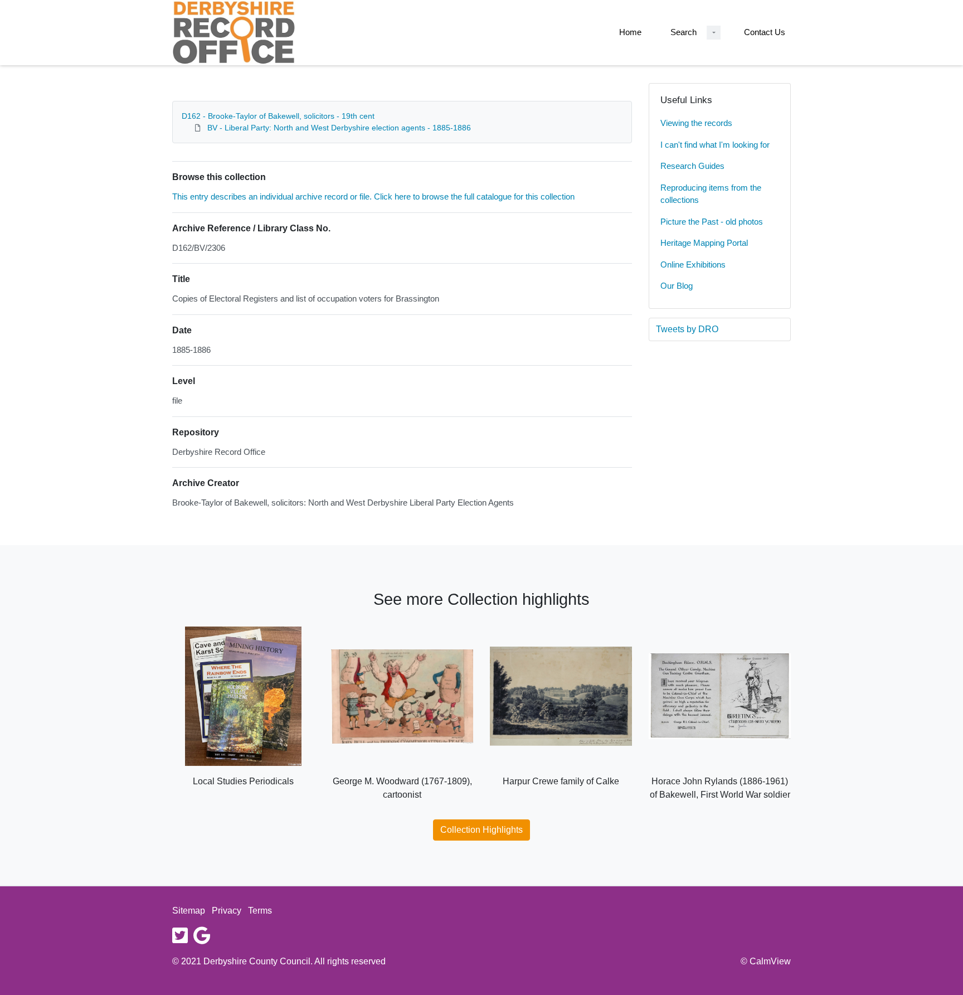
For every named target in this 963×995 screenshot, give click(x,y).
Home (630, 32)
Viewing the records (696, 123)
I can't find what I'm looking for (715, 144)
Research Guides (692, 166)
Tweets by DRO (687, 329)
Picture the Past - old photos (711, 221)
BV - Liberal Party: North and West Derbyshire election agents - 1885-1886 (339, 127)
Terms (260, 910)
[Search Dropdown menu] (714, 33)
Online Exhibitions (693, 264)
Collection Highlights (481, 829)
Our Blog (676, 285)
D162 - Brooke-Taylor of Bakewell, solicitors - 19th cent (278, 115)
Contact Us (764, 32)
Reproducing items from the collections (710, 194)
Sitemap (188, 910)
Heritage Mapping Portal (704, 242)
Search (683, 32)
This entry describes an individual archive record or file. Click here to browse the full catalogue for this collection (373, 196)
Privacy (226, 910)
